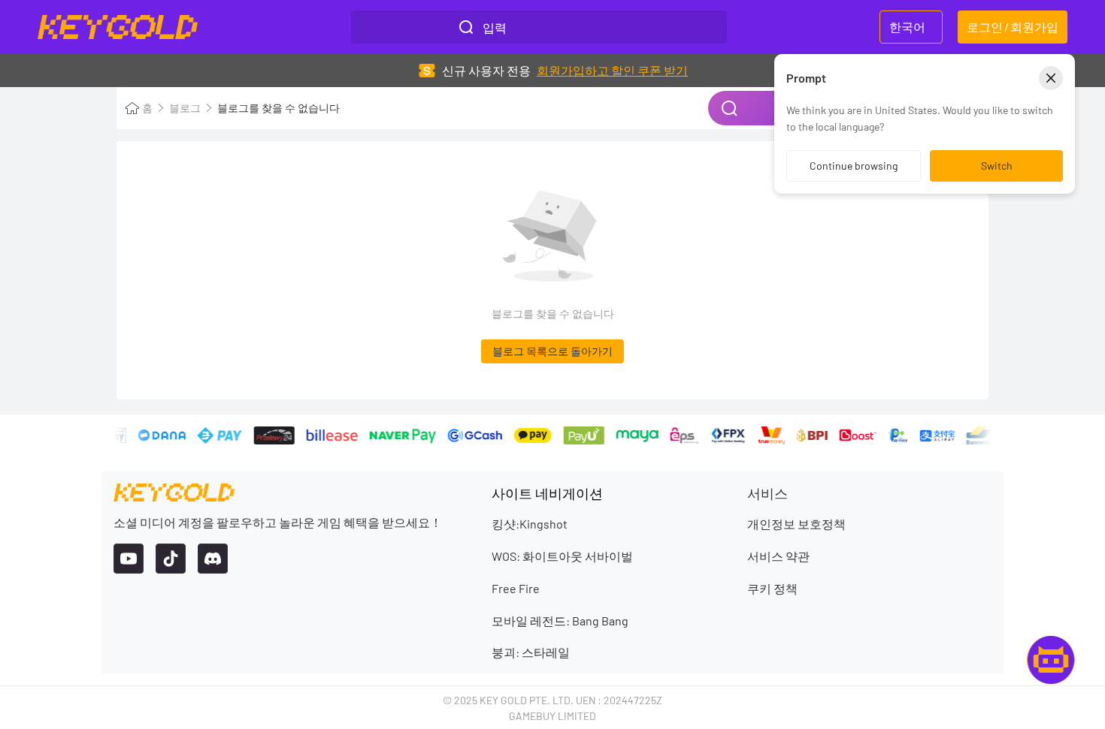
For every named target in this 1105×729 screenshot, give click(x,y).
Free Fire (516, 588)
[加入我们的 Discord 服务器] (213, 559)
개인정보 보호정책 (796, 524)
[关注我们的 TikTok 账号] (171, 559)
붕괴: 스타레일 (531, 652)
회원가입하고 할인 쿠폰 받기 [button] (612, 70)
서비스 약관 (778, 556)
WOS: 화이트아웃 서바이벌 (562, 556)
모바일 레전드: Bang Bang (560, 620)
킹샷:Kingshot (530, 524)
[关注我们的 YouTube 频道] (129, 559)
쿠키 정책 (772, 588)
